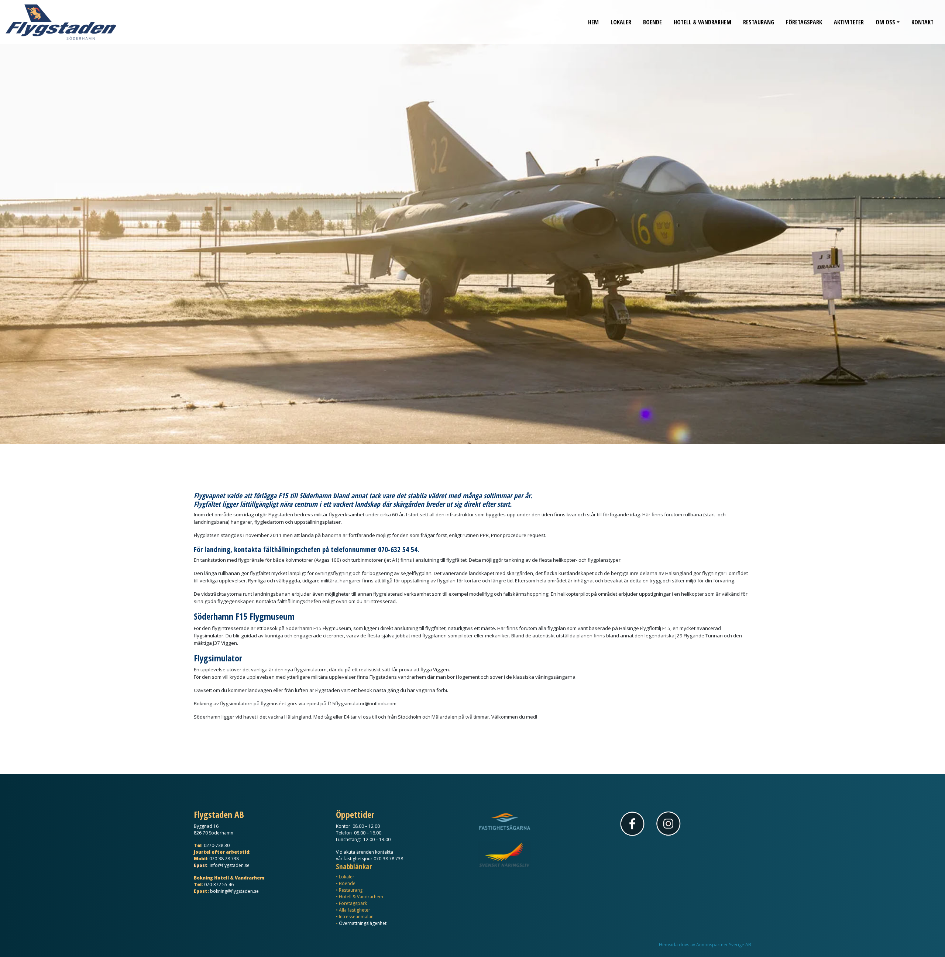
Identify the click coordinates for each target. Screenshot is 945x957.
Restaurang (758, 22)
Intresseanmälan (356, 916)
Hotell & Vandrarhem (702, 22)
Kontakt (922, 22)
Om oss (885, 22)
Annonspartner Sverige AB (723, 944)
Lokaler (621, 22)
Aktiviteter (849, 22)
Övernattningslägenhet (362, 923)
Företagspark (804, 22)
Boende (652, 22)
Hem (593, 22)
